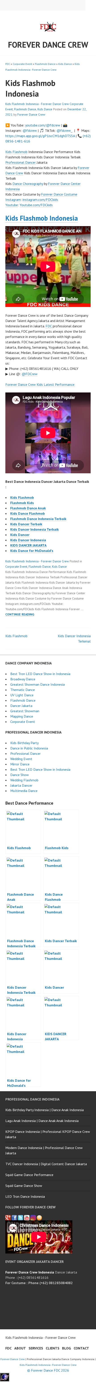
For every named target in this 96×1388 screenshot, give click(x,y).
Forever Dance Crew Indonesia (29, 1272)
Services (36, 1348)
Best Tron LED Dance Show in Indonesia (40, 674)
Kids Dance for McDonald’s (31, 550)
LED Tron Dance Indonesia (25, 1196)
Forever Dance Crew (48, 44)
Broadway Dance (22, 679)
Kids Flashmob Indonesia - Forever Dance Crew (37, 104)
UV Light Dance (21, 695)
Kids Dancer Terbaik (26, 524)
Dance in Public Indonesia (29, 748)
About (20, 1348)
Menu (90, 5)
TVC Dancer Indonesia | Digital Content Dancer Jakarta (46, 1164)
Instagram (13, 199)
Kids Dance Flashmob (27, 513)
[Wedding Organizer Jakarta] (26, 1217)
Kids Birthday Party (24, 743)
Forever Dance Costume (59, 194)
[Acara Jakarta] (39, 1217)
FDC (7, 64)
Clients (52, 1348)
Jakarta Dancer (21, 785)
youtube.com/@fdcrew (42, 125)
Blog (66, 1348)
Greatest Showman (24, 711)
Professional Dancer (20, 162)
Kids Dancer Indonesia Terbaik (34, 529)
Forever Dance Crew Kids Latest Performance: (40, 384)
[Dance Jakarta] (8, 1217)
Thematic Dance (22, 689)
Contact (81, 1348)
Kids (8, 151)
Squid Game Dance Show (23, 1185)
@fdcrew (30, 130)
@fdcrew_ (64, 130)
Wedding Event (21, 759)
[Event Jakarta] (33, 1217)
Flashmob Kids (22, 503)
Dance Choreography (28, 183)
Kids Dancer (19, 534)
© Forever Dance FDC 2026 (48, 1370)
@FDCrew (30, 374)
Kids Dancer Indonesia (28, 540)
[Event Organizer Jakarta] (20, 1217)
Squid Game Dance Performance (29, 1175)
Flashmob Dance (45, 64)
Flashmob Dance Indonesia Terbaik (38, 518)
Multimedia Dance (24, 790)
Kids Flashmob (22, 497)
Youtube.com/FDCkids (36, 205)
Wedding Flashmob (24, 780)
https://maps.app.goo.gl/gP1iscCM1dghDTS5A (40, 136)
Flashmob (20, 151)
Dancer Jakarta (21, 705)
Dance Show (19, 775)
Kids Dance (65, 64)
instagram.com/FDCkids (40, 199)
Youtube (11, 205)
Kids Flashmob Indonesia (41, 218)
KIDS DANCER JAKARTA (28, 545)
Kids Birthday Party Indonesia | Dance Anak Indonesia (44, 1110)
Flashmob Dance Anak (28, 508)
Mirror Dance (19, 764)
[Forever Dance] (14, 1217)
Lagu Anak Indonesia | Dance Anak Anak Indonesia (42, 1120)
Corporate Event (22, 64)
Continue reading (19, 614)
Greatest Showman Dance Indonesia (37, 684)
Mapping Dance (21, 716)
